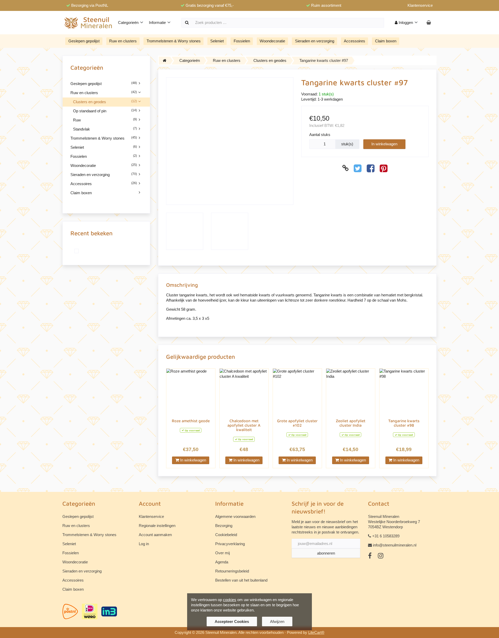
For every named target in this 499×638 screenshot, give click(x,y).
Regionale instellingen (157, 525)
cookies (229, 599)
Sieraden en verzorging (314, 41)
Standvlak (105, 129)
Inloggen (406, 22)
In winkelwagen (384, 144)
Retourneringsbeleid (232, 571)
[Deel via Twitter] (358, 168)
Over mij (222, 553)
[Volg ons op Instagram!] (380, 556)
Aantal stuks (319, 134)
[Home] (164, 60)
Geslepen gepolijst (84, 41)
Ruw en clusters (123, 41)
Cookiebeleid (226, 534)
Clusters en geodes (105, 101)
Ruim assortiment (326, 5)
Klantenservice (420, 5)
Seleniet (217, 41)
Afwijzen (277, 621)
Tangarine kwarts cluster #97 (323, 60)
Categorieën (129, 22)
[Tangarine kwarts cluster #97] (78, 251)
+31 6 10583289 (385, 536)
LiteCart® (316, 632)
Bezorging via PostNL (89, 5)
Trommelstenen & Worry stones (174, 41)
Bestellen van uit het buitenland (241, 580)
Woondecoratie (272, 41)
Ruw (105, 120)
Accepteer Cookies (232, 621)
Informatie (158, 22)
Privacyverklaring (230, 544)
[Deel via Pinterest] (384, 168)
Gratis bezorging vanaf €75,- (210, 5)
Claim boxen (385, 41)
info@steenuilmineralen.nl (394, 545)
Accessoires (354, 41)
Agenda (221, 562)
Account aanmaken (155, 534)
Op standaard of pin (105, 110)
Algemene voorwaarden (235, 516)
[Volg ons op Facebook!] (370, 556)
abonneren (326, 553)
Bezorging (223, 525)
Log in (144, 544)
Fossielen (242, 41)
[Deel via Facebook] (371, 168)
